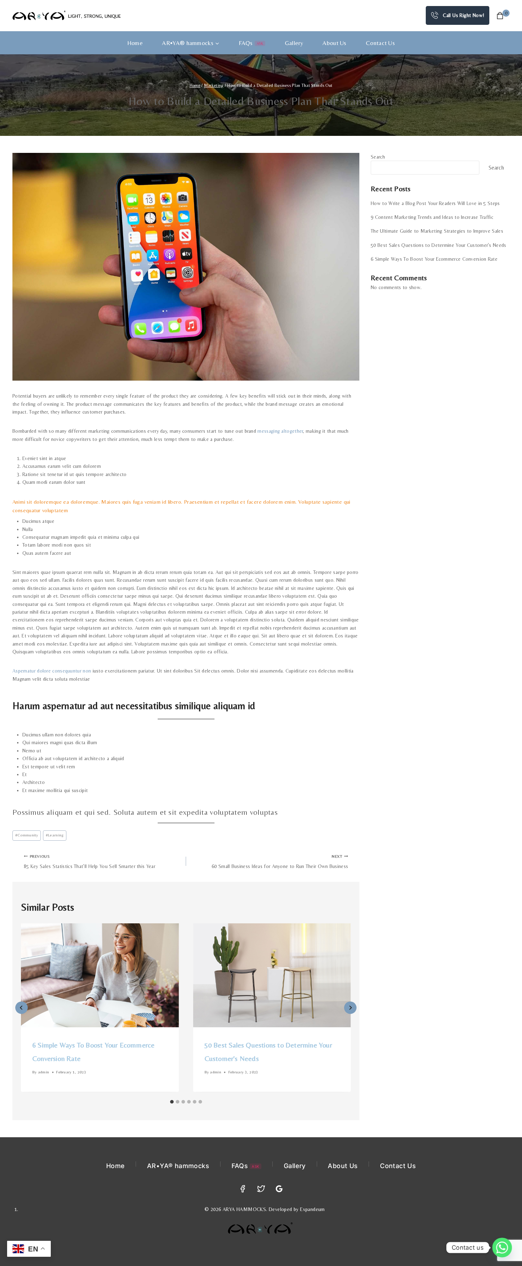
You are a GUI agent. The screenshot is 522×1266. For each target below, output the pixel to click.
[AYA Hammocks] (66, 15)
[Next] (350, 1007)
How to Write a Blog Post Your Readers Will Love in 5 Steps (435, 203)
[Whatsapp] (502, 1247)
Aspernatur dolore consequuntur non (51, 671)
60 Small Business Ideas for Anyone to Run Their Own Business (280, 861)
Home (135, 42)
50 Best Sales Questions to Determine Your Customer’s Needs (438, 245)
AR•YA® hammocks (178, 1166)
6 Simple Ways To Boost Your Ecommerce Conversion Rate (434, 259)
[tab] (172, 1102)
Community (26, 835)
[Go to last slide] (21, 1007)
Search (378, 157)
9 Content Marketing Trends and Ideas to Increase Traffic (432, 217)
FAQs (251, 42)
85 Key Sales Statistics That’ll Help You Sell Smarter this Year (89, 861)
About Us (334, 42)
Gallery (294, 42)
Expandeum (312, 1209)
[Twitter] (261, 1189)
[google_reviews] (279, 1189)
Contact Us (380, 42)
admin (43, 1072)
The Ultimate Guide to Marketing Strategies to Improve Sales (437, 231)
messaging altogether (280, 431)
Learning (55, 835)
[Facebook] (243, 1189)
